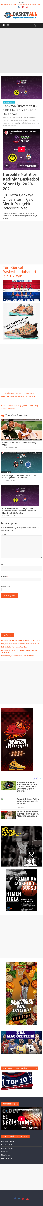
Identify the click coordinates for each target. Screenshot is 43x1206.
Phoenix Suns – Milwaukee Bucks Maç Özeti (19, 443)
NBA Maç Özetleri (7, 1148)
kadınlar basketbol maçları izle (29, 123)
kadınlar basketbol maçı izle (11, 123)
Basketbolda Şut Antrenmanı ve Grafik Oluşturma (17, 656)
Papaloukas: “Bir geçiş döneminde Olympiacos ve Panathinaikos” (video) (18, 395)
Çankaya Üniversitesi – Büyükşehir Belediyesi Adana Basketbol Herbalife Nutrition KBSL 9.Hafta (19, 510)
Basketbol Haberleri (8, 1141)
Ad (2, 564)
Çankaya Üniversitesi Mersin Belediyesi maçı (26, 120)
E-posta (4, 576)
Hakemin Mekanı (7, 1158)
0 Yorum (25, 117)
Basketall (17, 117)
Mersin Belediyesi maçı (9, 126)
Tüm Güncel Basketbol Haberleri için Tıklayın (19, 271)
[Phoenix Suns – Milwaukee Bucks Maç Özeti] (21, 420)
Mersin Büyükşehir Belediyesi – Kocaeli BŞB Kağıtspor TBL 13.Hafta (19, 476)
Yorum (4, 534)
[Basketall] (21, 11)
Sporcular (4, 1152)
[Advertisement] (21, 50)
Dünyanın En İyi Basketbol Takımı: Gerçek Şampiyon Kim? (20, 4)
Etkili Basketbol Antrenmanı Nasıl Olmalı (14, 647)
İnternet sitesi (5, 587)
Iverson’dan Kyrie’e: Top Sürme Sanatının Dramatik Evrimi (20, 640)
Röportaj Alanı (6, 1155)
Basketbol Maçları (9, 102)
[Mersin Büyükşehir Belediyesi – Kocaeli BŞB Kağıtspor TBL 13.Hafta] (21, 453)
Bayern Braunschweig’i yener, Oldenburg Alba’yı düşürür (19, 407)
